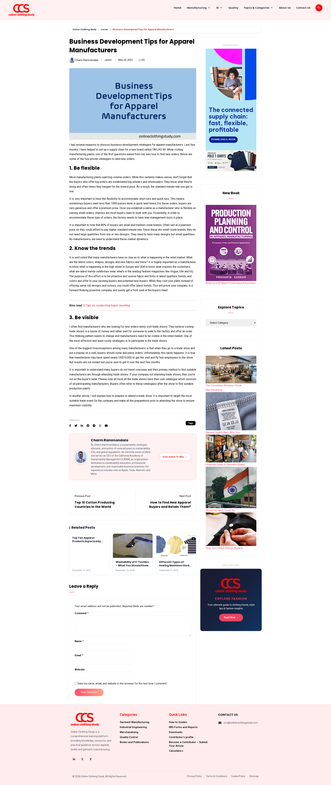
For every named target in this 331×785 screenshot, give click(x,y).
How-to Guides (178, 722)
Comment (81, 613)
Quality (233, 7)
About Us (285, 7)
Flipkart (224, 283)
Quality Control (129, 737)
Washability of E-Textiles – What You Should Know (132, 563)
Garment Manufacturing (134, 722)
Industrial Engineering (133, 727)
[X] (82, 759)
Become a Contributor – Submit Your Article (188, 744)
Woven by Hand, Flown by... (221, 510)
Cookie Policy (238, 776)
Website (80, 669)
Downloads (175, 732)
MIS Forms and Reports (183, 727)
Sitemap (254, 776)
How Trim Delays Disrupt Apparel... (225, 548)
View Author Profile (175, 456)
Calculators (176, 750)
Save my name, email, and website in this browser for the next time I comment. (122, 683)
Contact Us (303, 7)
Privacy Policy (194, 776)
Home (177, 7)
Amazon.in (212, 283)
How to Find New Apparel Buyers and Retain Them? (170, 504)
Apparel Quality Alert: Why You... (223, 432)
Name (79, 641)
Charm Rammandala (86, 60)
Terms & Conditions (216, 776)
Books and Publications (134, 742)
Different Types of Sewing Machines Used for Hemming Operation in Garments (175, 567)
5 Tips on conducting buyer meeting (106, 305)
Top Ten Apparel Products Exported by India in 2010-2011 (86, 541)
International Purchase (242, 283)
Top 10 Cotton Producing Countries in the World (95, 504)
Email (79, 655)
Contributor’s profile (181, 737)
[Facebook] (90, 759)
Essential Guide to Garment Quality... (226, 464)
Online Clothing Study (84, 29)
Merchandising (129, 732)
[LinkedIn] (74, 759)
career (104, 29)
